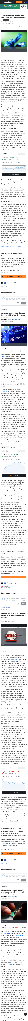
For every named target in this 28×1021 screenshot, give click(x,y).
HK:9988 (7, 933)
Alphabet (4, 391)
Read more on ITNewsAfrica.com (11, 246)
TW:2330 (14, 659)
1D (3, 162)
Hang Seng (9, 964)
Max (19, 162)
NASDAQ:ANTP (21, 935)
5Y (16, 162)
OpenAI (3, 356)
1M (8, 162)
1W (6, 162)
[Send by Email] (15, 283)
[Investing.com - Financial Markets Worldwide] (9, 2)
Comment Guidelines (5, 307)
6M (11, 162)
